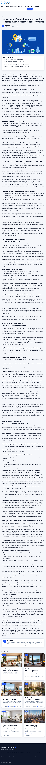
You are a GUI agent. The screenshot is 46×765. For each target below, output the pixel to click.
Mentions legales (21, 753)
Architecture (20, 6)
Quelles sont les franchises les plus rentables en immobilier (33, 698)
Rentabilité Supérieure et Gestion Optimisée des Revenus (15, 61)
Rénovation (9, 8)
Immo (19, 8)
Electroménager (28, 6)
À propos (24, 8)
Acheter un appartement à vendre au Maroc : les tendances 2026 (11, 669)
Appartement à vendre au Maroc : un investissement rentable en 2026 (32, 670)
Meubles (15, 8)
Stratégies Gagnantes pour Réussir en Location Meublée (15, 68)
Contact (30, 9)
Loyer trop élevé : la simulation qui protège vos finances (11, 698)
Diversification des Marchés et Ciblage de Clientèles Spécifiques (16, 64)
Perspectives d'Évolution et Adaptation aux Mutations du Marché (16, 66)
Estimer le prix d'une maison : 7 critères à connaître (10, 726)
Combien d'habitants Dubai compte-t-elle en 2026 (32, 726)
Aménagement (13, 6)
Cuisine (7, 6)
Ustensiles (3, 8)
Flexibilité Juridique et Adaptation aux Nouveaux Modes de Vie (16, 62)
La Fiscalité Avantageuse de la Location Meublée (13, 59)
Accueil (2, 6)
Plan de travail (36, 6)
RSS (25, 753)
